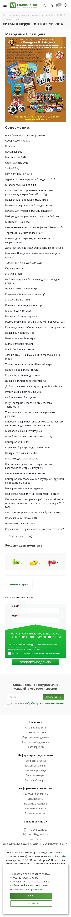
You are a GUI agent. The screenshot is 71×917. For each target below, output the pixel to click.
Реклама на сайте (35, 808)
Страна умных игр (15, 268)
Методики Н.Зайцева (17, 221)
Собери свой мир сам (17, 140)
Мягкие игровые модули (19, 343)
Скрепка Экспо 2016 (16, 162)
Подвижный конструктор (19, 332)
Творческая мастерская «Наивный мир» (28, 364)
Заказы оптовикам (36, 765)
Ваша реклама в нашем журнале (24, 488)
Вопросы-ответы (36, 760)
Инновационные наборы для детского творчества (35, 327)
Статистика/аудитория (35, 742)
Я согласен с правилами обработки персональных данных (36, 653)
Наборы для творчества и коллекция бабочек (32, 216)
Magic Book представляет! (20, 349)
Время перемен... (15, 151)
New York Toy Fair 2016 (18, 173)
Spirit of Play (12, 168)
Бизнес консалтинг (35, 813)
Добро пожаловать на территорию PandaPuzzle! (33, 386)
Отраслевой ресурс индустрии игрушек (28, 447)
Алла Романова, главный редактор (25, 135)
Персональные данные (35, 737)
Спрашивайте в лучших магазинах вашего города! (34, 529)
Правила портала (35, 732)
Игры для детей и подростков (22, 375)
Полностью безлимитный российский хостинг (32, 493)
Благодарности (35, 747)
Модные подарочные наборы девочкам (28, 205)
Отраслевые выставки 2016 (21, 518)
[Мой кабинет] (51, 5)
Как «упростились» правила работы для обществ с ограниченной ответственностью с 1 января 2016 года (35, 503)
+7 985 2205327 (38, 829)
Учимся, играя (13, 273)
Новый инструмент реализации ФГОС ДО (29, 436)
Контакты (35, 839)
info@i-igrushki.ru (38, 834)
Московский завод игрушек (21, 316)
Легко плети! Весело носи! (20, 523)
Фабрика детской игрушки (20, 397)
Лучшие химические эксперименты (25, 380)
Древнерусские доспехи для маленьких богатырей (34, 247)
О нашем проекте (35, 727)
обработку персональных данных (45, 703)
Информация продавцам (35, 788)
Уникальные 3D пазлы (18, 299)
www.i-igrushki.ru (57, 856)
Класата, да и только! (18, 310)
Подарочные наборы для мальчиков (26, 199)
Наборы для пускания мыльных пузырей (28, 210)
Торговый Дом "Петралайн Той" (24, 232)
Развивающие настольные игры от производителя (35, 321)
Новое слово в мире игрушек (22, 369)
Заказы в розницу (35, 770)
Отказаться (31, 903)
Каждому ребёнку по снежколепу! (25, 294)
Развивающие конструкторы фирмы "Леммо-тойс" (35, 227)
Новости (10, 146)
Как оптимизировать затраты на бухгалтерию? (33, 512)
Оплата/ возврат (35, 775)
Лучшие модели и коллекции (21, 288)
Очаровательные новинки (20, 184)
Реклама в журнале (35, 803)
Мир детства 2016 (16, 157)
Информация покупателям (35, 755)
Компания (35, 722)
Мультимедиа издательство (21, 458)
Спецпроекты (35, 798)
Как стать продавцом (35, 794)
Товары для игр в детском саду (23, 262)
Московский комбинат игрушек (23, 430)
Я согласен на (37, 703)
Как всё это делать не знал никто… (26, 473)
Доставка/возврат (35, 780)
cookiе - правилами (31, 889)
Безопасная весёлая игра (20, 338)
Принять (31, 895)
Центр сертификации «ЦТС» (21, 453)
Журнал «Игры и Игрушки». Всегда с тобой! (30, 179)
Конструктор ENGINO (18, 442)
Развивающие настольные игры (24, 391)
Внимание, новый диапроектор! (23, 305)
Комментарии (19, 584)
